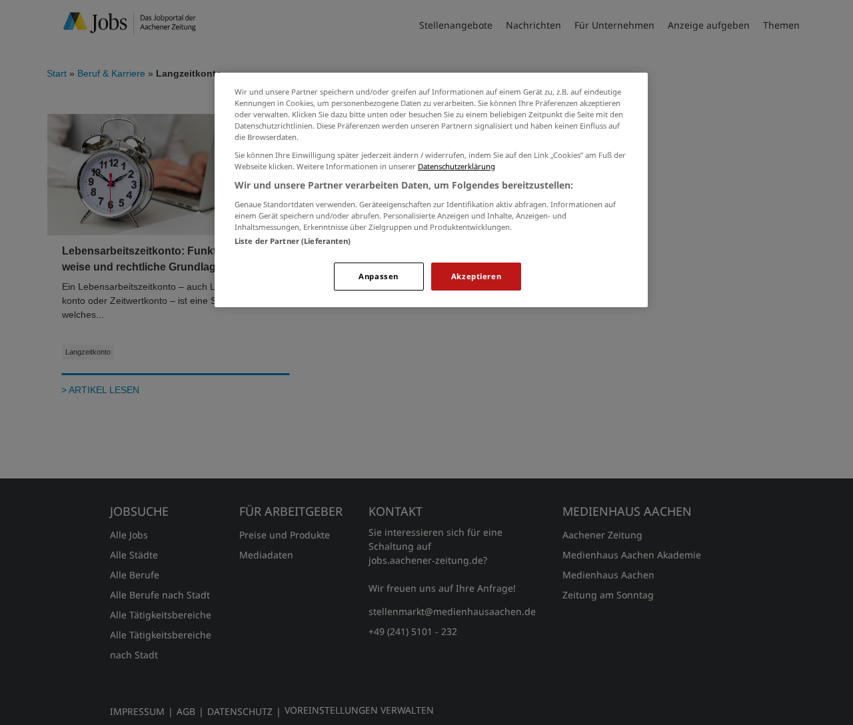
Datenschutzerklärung (456, 166)
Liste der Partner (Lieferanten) (293, 241)
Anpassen (379, 276)
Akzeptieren (476, 276)
